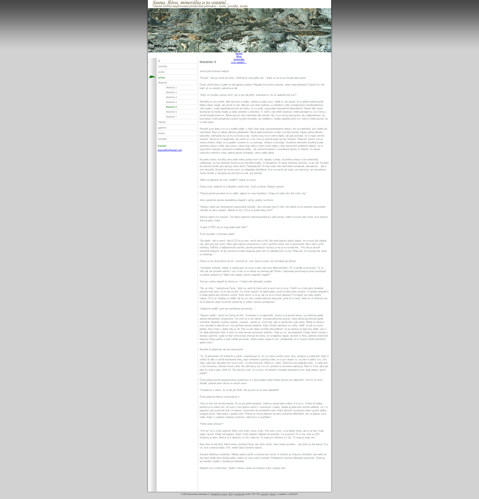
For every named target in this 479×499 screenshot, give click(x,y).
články (162, 121)
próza (161, 77)
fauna (239, 53)
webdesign (240, 494)
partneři (264, 494)
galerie (162, 127)
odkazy (273, 494)
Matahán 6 (171, 112)
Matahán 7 (171, 116)
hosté (161, 133)
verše (161, 71)
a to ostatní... (239, 62)
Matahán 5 (171, 107)
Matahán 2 (171, 92)
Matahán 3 (171, 97)
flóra (239, 56)
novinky (162, 66)
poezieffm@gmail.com (170, 150)
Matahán (162, 82)
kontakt (162, 138)
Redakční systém (219, 494)
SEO (230, 494)
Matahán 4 (171, 102)
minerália (239, 59)
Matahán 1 (171, 87)
